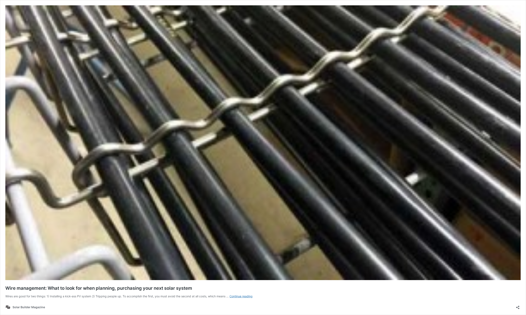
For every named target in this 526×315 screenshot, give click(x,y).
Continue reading (241, 296)
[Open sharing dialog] (518, 306)
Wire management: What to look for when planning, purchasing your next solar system (98, 288)
